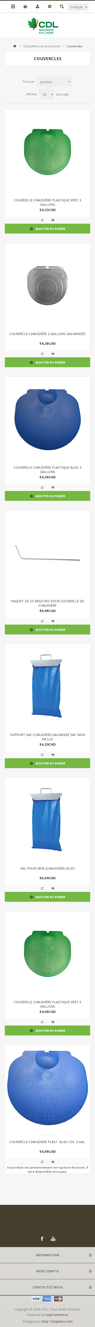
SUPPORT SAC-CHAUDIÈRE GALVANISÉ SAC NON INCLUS (47, 737)
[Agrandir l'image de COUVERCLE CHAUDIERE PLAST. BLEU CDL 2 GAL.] (47, 1087)
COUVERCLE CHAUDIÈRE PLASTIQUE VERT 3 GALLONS (47, 202)
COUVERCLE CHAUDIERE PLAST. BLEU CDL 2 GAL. (47, 1142)
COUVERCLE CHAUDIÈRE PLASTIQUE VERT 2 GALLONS (47, 1004)
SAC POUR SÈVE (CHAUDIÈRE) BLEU (47, 868)
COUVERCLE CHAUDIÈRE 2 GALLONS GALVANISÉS (47, 334)
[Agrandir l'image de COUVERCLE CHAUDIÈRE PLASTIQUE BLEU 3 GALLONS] (47, 419)
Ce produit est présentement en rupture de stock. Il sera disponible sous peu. (47, 1169)
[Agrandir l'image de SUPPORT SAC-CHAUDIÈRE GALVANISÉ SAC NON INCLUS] (47, 686)
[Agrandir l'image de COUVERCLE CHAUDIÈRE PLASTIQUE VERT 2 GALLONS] (47, 953)
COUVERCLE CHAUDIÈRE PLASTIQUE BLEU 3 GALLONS (47, 469)
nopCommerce (57, 1315)
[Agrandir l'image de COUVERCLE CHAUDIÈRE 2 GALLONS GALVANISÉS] (47, 285)
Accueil (14, 46)
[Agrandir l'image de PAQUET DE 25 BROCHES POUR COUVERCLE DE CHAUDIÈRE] (47, 552)
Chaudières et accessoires (42, 46)
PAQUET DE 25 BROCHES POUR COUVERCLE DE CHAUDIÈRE (47, 603)
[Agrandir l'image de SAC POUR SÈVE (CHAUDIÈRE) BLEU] (47, 820)
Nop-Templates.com (57, 1321)
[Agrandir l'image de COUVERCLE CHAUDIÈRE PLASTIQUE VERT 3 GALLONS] (47, 152)
